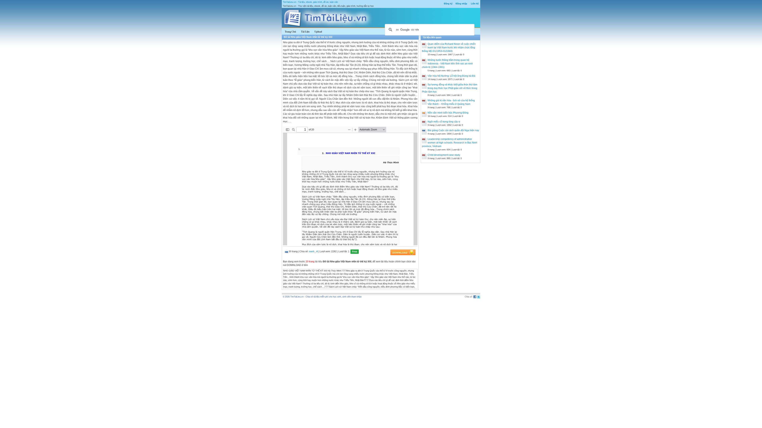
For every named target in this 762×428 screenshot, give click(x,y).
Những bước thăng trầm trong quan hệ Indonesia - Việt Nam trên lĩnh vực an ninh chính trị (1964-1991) (447, 64)
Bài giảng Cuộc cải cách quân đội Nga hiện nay (453, 130)
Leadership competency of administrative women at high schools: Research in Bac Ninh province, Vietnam (449, 143)
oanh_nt (313, 251)
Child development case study (444, 155)
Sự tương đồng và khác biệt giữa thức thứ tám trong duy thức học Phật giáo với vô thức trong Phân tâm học (449, 88)
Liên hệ (475, 3)
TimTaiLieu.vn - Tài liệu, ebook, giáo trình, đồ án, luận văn (310, 2)
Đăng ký (448, 3)
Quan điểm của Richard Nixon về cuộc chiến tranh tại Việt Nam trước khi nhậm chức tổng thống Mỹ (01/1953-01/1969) (449, 48)
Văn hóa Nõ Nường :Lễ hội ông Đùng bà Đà (451, 76)
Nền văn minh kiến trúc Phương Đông (448, 112)
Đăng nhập (461, 3)
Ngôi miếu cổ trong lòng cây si (444, 121)
